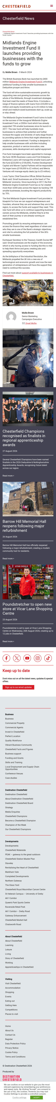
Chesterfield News (8, 31)
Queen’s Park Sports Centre (17, 902)
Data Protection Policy (15, 1043)
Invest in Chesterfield (14, 732)
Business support (13, 753)
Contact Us (10, 1035)
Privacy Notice (11, 1048)
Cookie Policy (11, 1052)
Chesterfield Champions (16, 816)
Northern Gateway (13, 881)
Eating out (10, 1001)
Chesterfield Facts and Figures (19, 749)
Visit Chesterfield (13, 983)
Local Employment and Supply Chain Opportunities (22, 768)
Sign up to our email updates (18, 687)
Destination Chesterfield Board (19, 803)
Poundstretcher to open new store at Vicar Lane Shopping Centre (27, 609)
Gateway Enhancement (15, 915)
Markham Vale (12, 872)
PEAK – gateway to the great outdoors (22, 854)
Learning (9, 945)
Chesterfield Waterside (15, 850)
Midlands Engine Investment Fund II (25, 82)
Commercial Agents (14, 727)
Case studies (11, 778)
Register (9, 1039)
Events (8, 996)
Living (8, 954)
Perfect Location (12, 736)
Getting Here (11, 1005)
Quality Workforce (13, 740)
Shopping (9, 992)
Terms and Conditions (15, 1056)
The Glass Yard (12, 885)
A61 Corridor (11, 898)
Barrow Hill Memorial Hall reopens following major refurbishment (24, 526)
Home (8, 1026)
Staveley (9, 863)
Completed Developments (17, 876)
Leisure (8, 949)
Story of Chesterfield (14, 958)
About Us (9, 1030)
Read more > (8, 476)
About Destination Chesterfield (19, 799)
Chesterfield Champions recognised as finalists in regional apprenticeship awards (24, 438)
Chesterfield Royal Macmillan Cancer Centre (25, 889)
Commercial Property (14, 723)
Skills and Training (13, 762)
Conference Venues (14, 773)
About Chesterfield (13, 941)
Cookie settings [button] (19, 1097)
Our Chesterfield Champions (18, 829)
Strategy (9, 807)
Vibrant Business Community (18, 745)
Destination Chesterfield (16, 6)
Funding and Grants (14, 758)
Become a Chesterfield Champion (20, 820)
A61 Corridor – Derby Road (17, 911)
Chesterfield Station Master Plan (20, 859)
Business (9, 719)
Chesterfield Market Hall (16, 920)
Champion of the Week (15, 825)
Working (9, 962)
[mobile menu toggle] (51, 6)
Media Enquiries (12, 812)
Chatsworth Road (13, 924)
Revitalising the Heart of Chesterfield (22, 867)
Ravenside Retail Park (15, 907)
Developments (11, 846)
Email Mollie (31, 323)
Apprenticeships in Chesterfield (19, 967)
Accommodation (12, 988)
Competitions (11, 1009)
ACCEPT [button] (36, 1098)
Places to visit (11, 1014)
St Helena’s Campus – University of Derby (24, 894)
